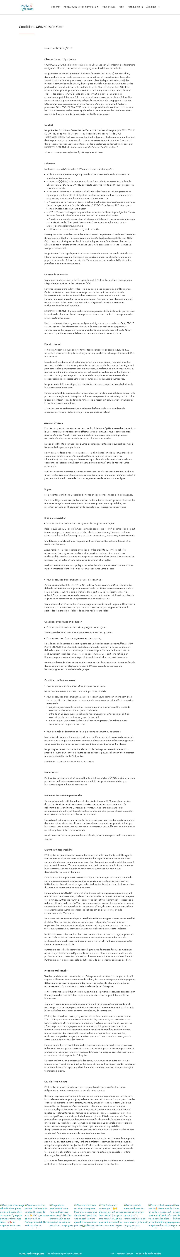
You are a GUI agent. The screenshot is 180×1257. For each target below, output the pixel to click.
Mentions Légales (125, 1254)
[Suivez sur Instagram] (79, 1246)
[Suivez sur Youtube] (90, 1246)
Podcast (55, 7)
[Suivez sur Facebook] (100, 1246)
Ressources (134, 7)
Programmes (108, 7)
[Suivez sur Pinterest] (95, 1246)
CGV (112, 1254)
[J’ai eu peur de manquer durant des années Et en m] (136, 1216)
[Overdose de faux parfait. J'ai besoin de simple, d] (37, 1216)
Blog (121, 7)
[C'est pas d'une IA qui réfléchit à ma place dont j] (12, 1216)
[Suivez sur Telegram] (85, 1246)
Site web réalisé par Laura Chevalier (64, 1254)
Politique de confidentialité (148, 1254)
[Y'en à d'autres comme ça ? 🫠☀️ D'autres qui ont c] (111, 1216)
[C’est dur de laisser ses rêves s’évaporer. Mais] (86, 1216)
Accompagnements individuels (80, 7)
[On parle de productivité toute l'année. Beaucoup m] (62, 1216)
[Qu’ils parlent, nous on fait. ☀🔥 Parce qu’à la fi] (161, 1216)
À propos (151, 7)
